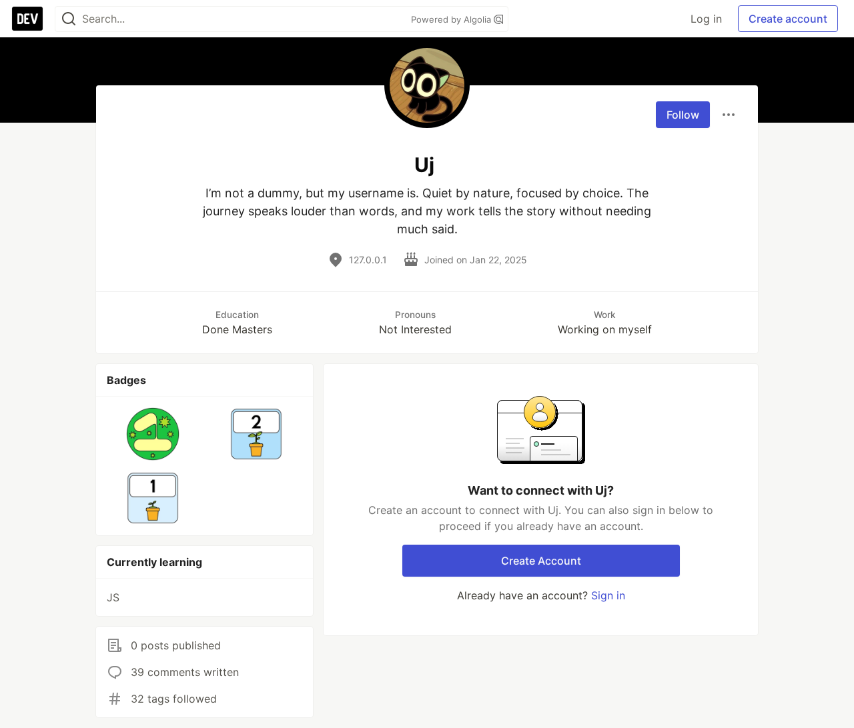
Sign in (608, 595)
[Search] (68, 19)
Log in (706, 18)
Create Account (541, 560)
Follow (683, 114)
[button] (153, 434)
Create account (788, 18)
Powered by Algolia (452, 19)
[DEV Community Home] (27, 18)
